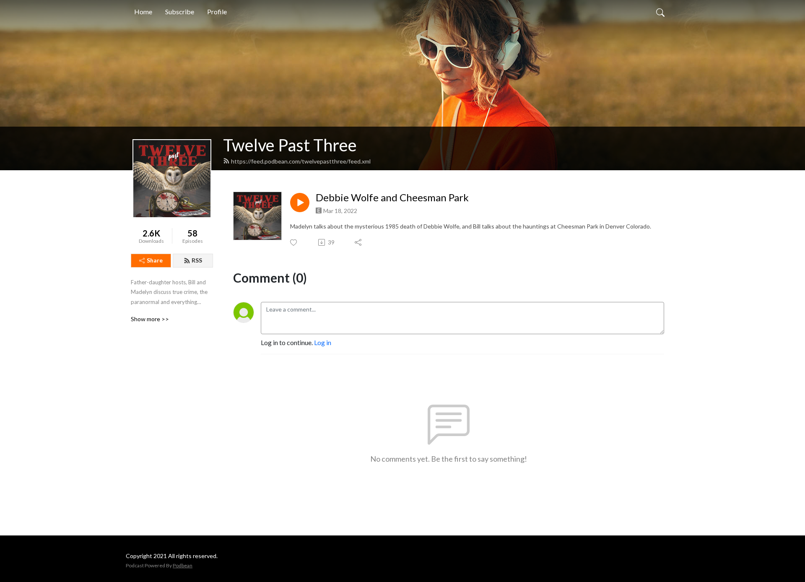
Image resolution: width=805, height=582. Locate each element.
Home (143, 12)
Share (155, 260)
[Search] (660, 11)
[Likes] (294, 242)
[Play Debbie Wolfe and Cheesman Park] (299, 202)
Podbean (182, 565)
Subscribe (179, 12)
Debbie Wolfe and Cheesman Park (392, 197)
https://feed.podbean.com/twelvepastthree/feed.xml (301, 161)
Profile (217, 12)
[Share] (359, 242)
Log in (322, 342)
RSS (197, 260)
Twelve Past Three (290, 145)
